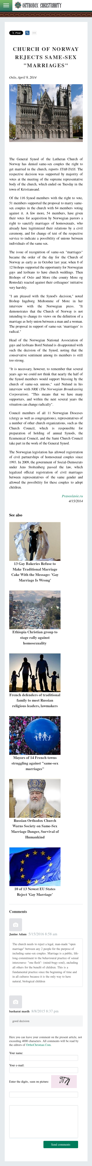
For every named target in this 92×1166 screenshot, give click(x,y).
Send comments (60, 1144)
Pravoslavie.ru (72, 495)
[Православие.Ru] (38, 5)
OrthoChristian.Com (38, 1045)
